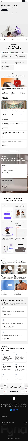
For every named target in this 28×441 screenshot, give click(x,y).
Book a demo (4, 10)
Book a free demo (13, 391)
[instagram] (23, 422)
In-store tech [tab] (23, 52)
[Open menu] (21, 1)
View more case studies (13, 150)
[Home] (2, 1)
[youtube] (26, 422)
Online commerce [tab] (5, 52)
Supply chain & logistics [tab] (14, 52)
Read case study (5, 97)
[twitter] (24, 422)
